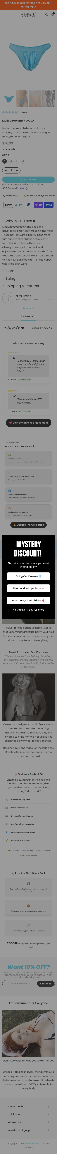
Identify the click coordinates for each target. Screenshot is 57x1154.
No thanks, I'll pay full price (28, 609)
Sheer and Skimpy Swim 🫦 (29, 588)
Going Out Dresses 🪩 (28, 576)
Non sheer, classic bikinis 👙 (28, 600)
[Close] (51, 538)
